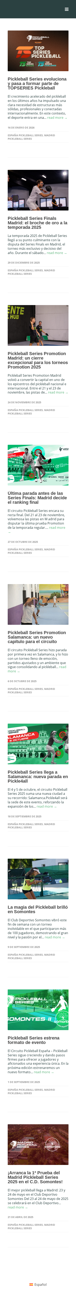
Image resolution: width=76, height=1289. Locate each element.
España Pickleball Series (25, 135)
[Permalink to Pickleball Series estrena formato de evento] (38, 1009)
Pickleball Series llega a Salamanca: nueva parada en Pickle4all (38, 777)
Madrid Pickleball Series (31, 137)
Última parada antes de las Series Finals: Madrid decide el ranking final (37, 498)
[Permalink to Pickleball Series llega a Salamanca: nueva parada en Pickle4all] (38, 744)
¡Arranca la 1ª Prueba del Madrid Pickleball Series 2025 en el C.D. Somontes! (35, 1177)
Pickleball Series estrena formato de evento (33, 1040)
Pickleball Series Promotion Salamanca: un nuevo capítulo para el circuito (37, 637)
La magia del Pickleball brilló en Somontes (38, 909)
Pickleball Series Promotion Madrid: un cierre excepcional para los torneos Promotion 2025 (38, 360)
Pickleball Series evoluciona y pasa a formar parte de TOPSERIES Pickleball (37, 83)
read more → (57, 117)
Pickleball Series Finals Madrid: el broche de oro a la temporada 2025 (37, 223)
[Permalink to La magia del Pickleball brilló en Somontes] (38, 879)
